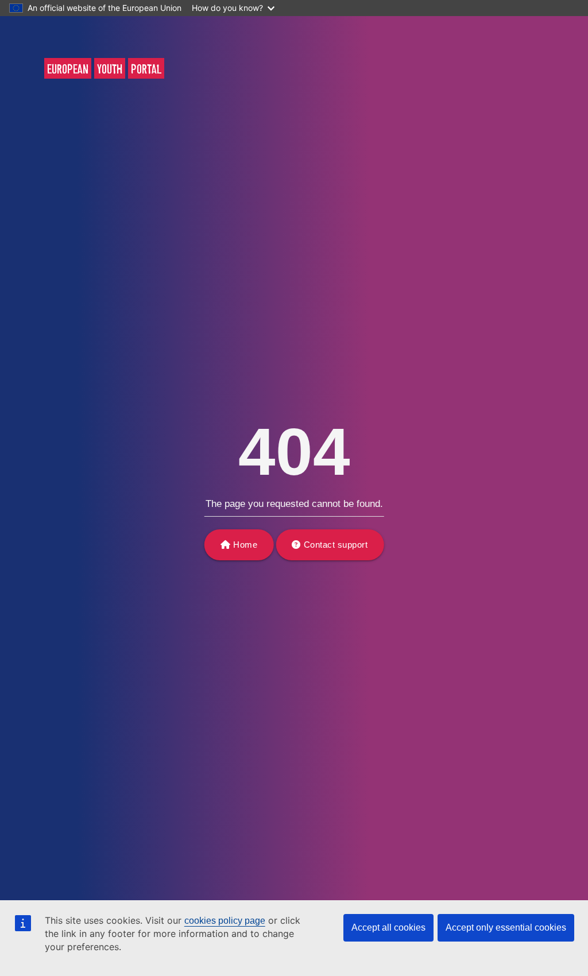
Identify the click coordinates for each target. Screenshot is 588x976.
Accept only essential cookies (506, 927)
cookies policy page (224, 920)
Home (245, 544)
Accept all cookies (388, 927)
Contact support (336, 544)
